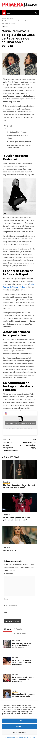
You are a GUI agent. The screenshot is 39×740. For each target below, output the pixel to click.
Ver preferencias (19, 732)
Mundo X (15, 657)
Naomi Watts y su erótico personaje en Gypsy (28, 443)
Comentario (8, 574)
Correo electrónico (10, 606)
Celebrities (5, 27)
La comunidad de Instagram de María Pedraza (19, 146)
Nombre (6, 599)
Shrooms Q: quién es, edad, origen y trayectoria (23, 695)
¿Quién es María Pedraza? (17, 132)
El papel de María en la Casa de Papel (19, 137)
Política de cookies (9, 737)
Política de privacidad (22, 737)
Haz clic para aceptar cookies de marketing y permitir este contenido (20, 424)
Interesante (16, 640)
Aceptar (19, 721)
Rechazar (19, 726)
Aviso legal (32, 737)
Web (5, 613)
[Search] (36, 13)
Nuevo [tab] (8, 629)
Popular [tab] (19, 629)
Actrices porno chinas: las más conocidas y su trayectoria (23, 679)
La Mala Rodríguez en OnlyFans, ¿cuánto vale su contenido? (16, 519)
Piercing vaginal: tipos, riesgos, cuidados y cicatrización (22, 646)
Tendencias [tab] (21, 633)
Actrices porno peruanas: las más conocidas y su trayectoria (23, 662)
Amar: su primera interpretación (19, 142)
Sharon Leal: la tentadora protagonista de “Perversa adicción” (10, 445)
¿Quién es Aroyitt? (11, 550)
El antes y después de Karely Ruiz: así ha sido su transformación (19, 486)
